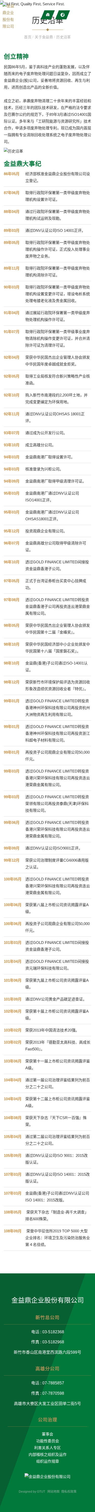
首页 (28, 37)
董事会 (47, 1434)
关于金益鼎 (44, 37)
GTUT (41, 1491)
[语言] (62, 14)
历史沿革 (63, 37)
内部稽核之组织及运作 (48, 1454)
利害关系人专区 (47, 1448)
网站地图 (53, 1491)
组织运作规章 (47, 1461)
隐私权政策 (69, 1491)
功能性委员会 (47, 1441)
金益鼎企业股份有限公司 (47, 1300)
